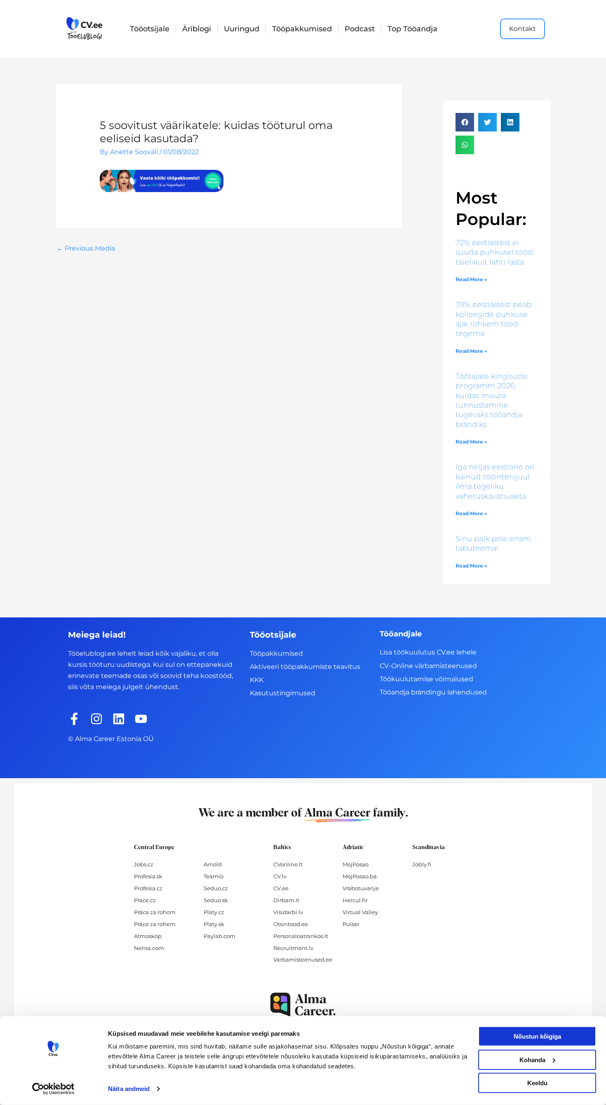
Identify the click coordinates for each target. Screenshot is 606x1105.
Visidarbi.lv (288, 912)
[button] (465, 122)
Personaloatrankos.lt (300, 936)
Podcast (360, 28)
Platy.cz (214, 912)
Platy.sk (214, 924)
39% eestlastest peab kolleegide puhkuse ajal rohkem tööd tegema (493, 319)
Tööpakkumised (302, 28)
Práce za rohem (155, 924)
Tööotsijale (149, 28)
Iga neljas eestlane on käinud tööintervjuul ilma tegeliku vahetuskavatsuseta (495, 481)
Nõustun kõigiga (537, 1036)
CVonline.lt (288, 864)
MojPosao (356, 864)
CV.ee (281, 888)
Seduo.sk (216, 900)
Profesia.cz (148, 888)
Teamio (213, 876)
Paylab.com (219, 936)
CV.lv (280, 876)
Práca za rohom (155, 912)
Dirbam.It (286, 900)
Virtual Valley (360, 912)
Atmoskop (148, 936)
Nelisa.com (149, 948)
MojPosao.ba (360, 876)
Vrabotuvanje (361, 888)
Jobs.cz (143, 864)
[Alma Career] (303, 1004)
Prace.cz (145, 900)
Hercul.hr (355, 900)
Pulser (351, 924)
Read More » (471, 279)
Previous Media (85, 248)
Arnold (213, 864)
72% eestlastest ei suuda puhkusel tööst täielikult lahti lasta (495, 252)
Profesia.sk (148, 876)
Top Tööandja (412, 28)
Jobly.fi (421, 864)
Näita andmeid (129, 1088)
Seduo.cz (216, 888)
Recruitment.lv (293, 948)
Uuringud (241, 28)
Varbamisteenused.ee (302, 959)
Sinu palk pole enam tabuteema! (493, 543)
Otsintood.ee (290, 924)
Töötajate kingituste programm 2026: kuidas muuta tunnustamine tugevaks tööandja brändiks (492, 400)
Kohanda (532, 1059)
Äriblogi (196, 28)
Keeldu (537, 1082)
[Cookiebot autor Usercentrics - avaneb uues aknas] (53, 1089)
